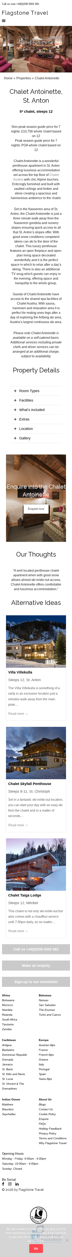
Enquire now (36, 508)
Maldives (7, 1104)
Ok (36, 1248)
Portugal (44, 1069)
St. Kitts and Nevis (13, 1074)
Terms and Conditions (53, 1138)
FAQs (42, 1123)
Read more (16, 713)
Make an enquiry (36, 966)
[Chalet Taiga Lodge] (36, 864)
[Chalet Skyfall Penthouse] (36, 753)
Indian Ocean (11, 1099)
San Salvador (47, 1005)
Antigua (7, 1045)
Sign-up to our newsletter (36, 982)
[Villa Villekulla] (36, 641)
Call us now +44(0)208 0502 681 (20, 3)
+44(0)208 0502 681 (42, 949)
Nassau (43, 1000)
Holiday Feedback (50, 1128)
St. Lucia (7, 1078)
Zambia (7, 1029)
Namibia (7, 1009)
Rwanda (7, 1014)
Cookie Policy (47, 1114)
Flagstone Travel (31, 1190)
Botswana (8, 1000)
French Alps (46, 1054)
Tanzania (8, 1024)
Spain (42, 1074)
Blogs (42, 1104)
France (43, 1049)
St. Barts (7, 1069)
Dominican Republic (14, 1054)
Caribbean (9, 1040)
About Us (45, 1099)
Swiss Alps (45, 1078)
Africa (6, 995)
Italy (41, 1064)
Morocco (7, 1005)
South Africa (9, 1019)
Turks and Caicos (50, 1014)
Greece (43, 1059)
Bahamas (45, 995)
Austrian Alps (47, 1045)
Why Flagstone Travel (52, 1143)
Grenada (7, 1059)
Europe (44, 1040)
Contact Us (46, 1109)
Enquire (44, 1119)
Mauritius (8, 1109)
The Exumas (47, 1009)
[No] (67, 1240)
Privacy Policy (47, 1133)
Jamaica (7, 1064)
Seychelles (9, 1114)
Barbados (8, 1049)
